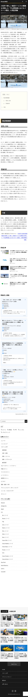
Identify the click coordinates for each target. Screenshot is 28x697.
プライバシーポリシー (6, 676)
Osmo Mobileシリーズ (7, 543)
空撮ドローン (4, 468)
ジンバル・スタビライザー (7, 490)
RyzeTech (3, 562)
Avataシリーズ (5, 518)
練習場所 (4, 462)
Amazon (3, 502)
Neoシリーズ (5, 537)
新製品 (10, 429)
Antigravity (4, 506)
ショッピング (4, 443)
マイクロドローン (5, 472)
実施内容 (6, 103)
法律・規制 (5, 453)
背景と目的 (7, 100)
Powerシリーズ (6, 549)
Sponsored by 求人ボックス (21, 414)
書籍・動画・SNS (5, 484)
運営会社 (4, 680)
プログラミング (6, 432)
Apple (2, 509)
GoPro (2, 568)
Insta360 (3, 571)
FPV (16, 429)
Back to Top (14, 664)
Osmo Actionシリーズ (7, 559)
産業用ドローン (5, 478)
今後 (3, 107)
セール (4, 429)
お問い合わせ (5, 684)
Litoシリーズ (5, 524)
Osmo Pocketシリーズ (7, 556)
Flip (3, 521)
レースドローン (5, 475)
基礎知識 (4, 450)
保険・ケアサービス (7, 459)
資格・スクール (6, 456)
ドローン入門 (4, 446)
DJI (2, 512)
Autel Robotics (4, 565)
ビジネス (3, 481)
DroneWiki (13, 694)
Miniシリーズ (5, 534)
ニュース (9, 12)
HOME (3, 669)
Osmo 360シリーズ (6, 540)
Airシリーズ (5, 515)
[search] (26, 421)
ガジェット (3, 494)
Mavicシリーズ (5, 527)
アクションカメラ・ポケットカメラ (9, 487)
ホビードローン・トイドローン (8, 465)
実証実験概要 (5, 97)
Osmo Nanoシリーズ (7, 546)
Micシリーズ (5, 531)
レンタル (22, 429)
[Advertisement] (14, 590)
